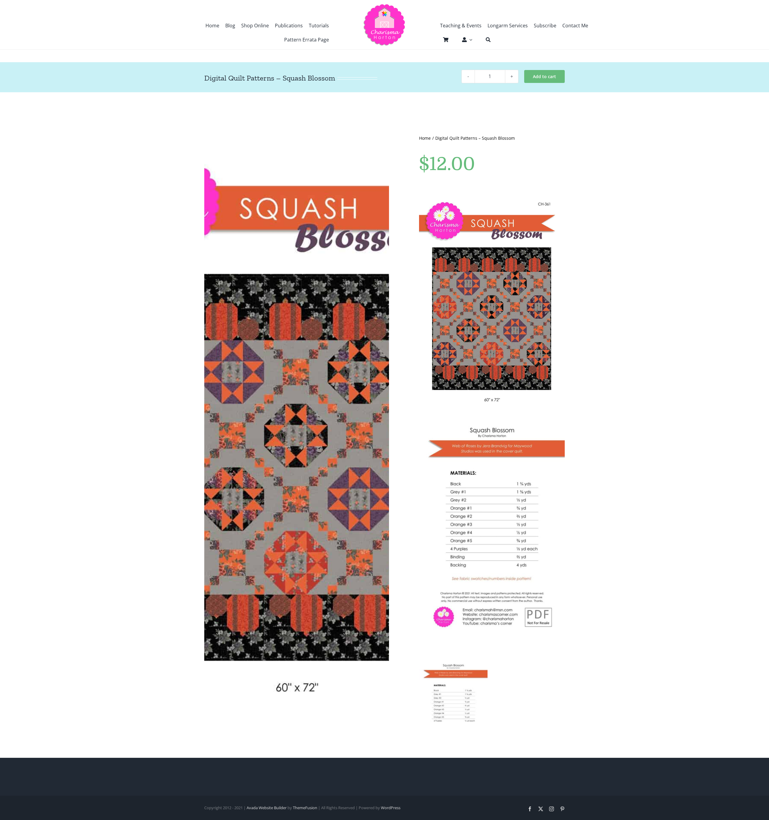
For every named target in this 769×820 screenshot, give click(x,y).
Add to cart (544, 76)
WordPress (390, 807)
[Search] (485, 39)
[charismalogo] (384, 6)
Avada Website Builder (267, 807)
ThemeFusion (305, 807)
